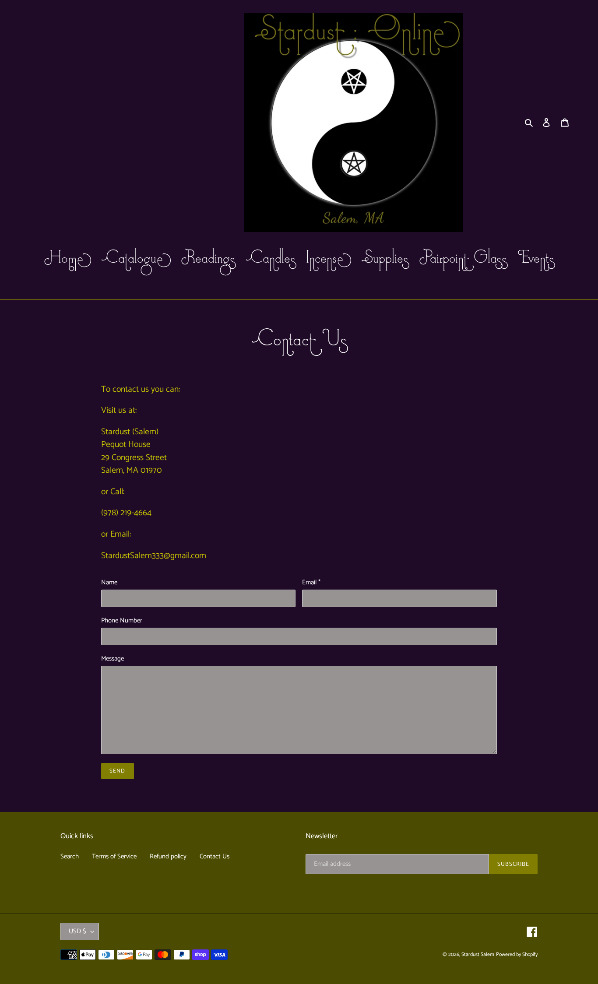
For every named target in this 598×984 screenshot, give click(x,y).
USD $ (77, 931)
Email (311, 583)
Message (112, 659)
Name (109, 583)
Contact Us (214, 856)
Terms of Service (114, 856)
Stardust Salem (477, 954)
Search (69, 856)
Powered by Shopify (517, 954)
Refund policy (168, 856)
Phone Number (121, 621)
